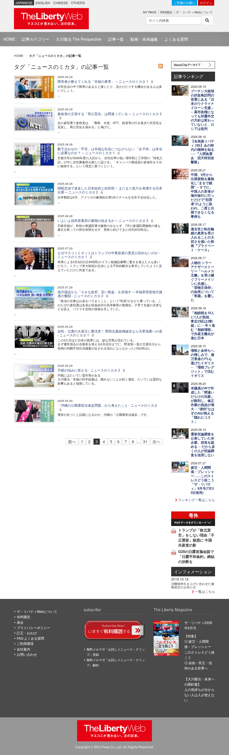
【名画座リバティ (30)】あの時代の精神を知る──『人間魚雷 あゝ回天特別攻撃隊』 (202, 151)
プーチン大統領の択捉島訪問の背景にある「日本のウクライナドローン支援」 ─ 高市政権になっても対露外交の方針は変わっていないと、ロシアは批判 (202, 110)
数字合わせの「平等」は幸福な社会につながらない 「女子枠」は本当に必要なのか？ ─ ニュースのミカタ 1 (110, 150)
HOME (9, 39)
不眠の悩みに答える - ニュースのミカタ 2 (89, 370)
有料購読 (166, 12)
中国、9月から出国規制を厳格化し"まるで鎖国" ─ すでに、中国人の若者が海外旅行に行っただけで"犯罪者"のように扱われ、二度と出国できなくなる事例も (202, 195)
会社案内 (23, 649)
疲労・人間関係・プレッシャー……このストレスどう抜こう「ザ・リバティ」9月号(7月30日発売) (202, 480)
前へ (72, 441)
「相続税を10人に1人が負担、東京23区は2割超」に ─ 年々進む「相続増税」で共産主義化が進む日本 (203, 325)
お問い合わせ (27, 654)
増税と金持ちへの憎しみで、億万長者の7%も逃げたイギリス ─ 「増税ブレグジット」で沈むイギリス (202, 363)
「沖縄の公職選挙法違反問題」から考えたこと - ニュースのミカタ (108, 405)
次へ (156, 441)
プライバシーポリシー (33, 627)
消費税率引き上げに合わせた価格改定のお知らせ (192, 585)
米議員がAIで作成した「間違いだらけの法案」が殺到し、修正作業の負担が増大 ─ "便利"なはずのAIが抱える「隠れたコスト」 (202, 405)
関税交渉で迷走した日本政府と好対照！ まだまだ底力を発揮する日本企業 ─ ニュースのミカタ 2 (110, 190)
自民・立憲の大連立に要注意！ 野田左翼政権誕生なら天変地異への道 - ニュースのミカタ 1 (110, 333)
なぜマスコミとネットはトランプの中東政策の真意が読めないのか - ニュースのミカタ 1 (109, 254)
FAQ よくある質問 (30, 638)
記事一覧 (116, 39)
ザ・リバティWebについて (194, 12)
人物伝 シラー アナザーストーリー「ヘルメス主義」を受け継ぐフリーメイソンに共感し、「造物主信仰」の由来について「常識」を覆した (202, 281)
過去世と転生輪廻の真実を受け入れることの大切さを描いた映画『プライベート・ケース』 (202, 239)
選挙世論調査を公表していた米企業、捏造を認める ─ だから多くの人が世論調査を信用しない (203, 444)
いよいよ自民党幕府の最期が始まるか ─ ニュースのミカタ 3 (103, 220)
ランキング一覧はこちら (196, 499)
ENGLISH (42, 2)
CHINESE (60, 2)
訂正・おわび (27, 632)
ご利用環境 (25, 643)
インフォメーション (193, 571)
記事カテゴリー (35, 39)
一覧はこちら (204, 591)
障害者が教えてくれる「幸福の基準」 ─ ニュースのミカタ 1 (103, 81)
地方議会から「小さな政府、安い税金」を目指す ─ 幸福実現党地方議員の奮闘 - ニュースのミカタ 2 (110, 293)
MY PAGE (149, 12)
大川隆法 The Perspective (78, 39)
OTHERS (78, 2)
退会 (20, 622)
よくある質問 (176, 39)
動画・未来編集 (144, 39)
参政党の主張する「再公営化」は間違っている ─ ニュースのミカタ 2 (110, 113)
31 (145, 441)
